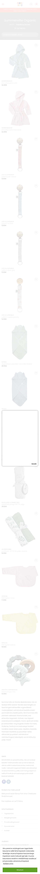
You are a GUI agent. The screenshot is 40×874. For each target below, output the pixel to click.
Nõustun (20, 870)
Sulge (34, 464)
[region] (20, 859)
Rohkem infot (8, 864)
